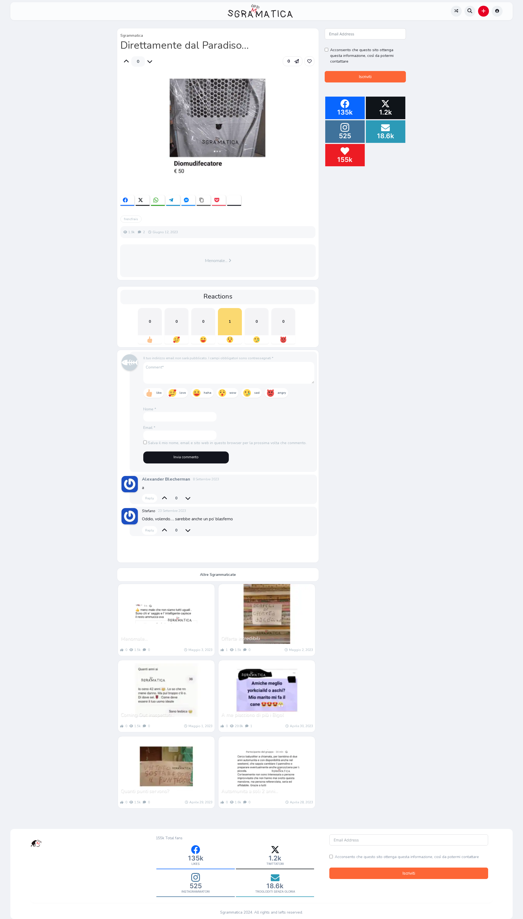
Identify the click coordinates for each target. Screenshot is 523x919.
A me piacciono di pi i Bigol (252, 714)
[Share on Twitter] (143, 200)
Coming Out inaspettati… (147, 714)
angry (282, 393)
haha (207, 393)
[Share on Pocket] (219, 200)
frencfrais (131, 219)
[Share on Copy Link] (204, 200)
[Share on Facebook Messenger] (188, 200)
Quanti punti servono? (145, 791)
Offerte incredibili (240, 638)
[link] (309, 61)
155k (160, 838)
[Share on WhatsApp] (158, 200)
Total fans (174, 838)
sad (257, 393)
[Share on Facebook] (127, 200)
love (183, 393)
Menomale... (217, 261)
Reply (149, 498)
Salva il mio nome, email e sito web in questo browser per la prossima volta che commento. (227, 442)
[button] (483, 11)
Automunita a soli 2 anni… (249, 791)
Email (149, 427)
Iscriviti (365, 77)
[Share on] (234, 200)
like (159, 393)
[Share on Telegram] (173, 200)
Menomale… (134, 638)
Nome (149, 409)
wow (232, 393)
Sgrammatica (131, 35)
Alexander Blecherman (166, 479)
